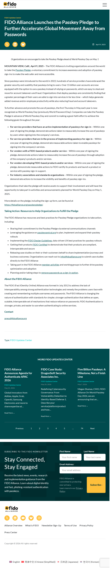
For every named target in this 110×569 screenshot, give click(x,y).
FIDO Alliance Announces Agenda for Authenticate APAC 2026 (18, 375)
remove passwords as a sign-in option (59, 272)
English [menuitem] (16, 561)
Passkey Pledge (23, 70)
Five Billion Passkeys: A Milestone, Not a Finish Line (92, 373)
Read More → (9, 413)
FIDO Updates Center (12, 18)
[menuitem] (14, 561)
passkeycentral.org (46, 232)
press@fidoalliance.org (15, 318)
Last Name (89, 451)
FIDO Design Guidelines (40, 240)
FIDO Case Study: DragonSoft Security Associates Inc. (53, 373)
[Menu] (104, 5)
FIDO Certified (40, 244)
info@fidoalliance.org (70, 256)
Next (92, 428)
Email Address (67, 464)
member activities (50, 264)
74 (82, 428)
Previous (19, 428)
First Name (65, 451)
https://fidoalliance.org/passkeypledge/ (23, 204)
